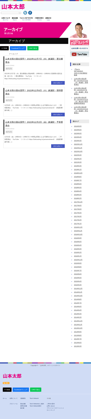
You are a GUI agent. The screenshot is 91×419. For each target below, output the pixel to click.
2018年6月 (78, 184)
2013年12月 (78, 321)
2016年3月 (78, 249)
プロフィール (14, 404)
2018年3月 (78, 195)
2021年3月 (78, 162)
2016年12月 (78, 227)
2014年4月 (78, 310)
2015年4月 (78, 281)
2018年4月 (78, 191)
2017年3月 (78, 216)
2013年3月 (78, 346)
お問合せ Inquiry (48, 19)
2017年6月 (78, 205)
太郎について (5, 19)
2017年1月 (78, 224)
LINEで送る (33, 48)
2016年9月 (78, 238)
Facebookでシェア (18, 48)
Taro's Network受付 (35, 406)
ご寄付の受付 (51, 404)
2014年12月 (78, 288)
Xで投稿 (4, 48)
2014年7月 (78, 303)
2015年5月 (78, 278)
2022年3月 (78, 155)
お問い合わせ (51, 406)
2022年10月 (78, 151)
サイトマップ (51, 410)
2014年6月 (78, 306)
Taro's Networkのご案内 (37, 404)
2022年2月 (78, 159)
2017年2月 (78, 220)
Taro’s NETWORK (26, 19)
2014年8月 (78, 299)
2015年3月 (78, 285)
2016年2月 (78, 252)
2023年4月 (78, 137)
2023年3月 (78, 141)
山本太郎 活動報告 (15, 19)
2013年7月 (78, 339)
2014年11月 (78, 292)
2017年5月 (78, 209)
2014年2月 (78, 317)
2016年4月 (78, 245)
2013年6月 (78, 343)
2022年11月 (78, 148)
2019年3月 (78, 166)
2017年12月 (78, 202)
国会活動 (23, 404)
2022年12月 (78, 144)
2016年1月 (78, 256)
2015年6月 (78, 274)
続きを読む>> (57, 83)
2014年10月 (78, 296)
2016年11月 (78, 231)
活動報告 (23, 398)
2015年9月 (78, 263)
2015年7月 (78, 270)
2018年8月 (78, 177)
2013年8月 (78, 335)
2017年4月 (78, 213)
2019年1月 (78, 169)
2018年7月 (78, 180)
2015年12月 (78, 260)
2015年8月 (78, 267)
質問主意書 (23, 406)
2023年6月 (78, 130)
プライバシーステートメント (55, 408)
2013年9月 (78, 332)
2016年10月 (78, 234)
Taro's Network (34, 398)
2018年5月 (78, 187)
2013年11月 (78, 325)
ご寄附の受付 (39, 19)
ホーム (5, 398)
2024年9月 (78, 126)
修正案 (22, 408)
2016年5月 (78, 242)
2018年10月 (78, 173)
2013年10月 (78, 328)
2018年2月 (78, 198)
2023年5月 (78, 133)
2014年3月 (78, 314)
